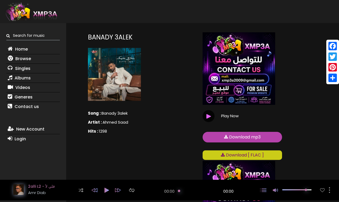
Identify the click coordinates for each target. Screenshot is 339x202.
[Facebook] (332, 46)
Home (21, 49)
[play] (322, 190)
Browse (22, 59)
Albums (22, 78)
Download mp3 (244, 137)
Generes (23, 97)
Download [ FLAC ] (244, 155)
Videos (22, 87)
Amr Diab (37, 192)
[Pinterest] (332, 67)
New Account (29, 129)
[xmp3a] (31, 11)
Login (20, 139)
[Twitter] (332, 56)
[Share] (332, 78)
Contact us (26, 107)
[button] (81, 190)
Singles (22, 68)
